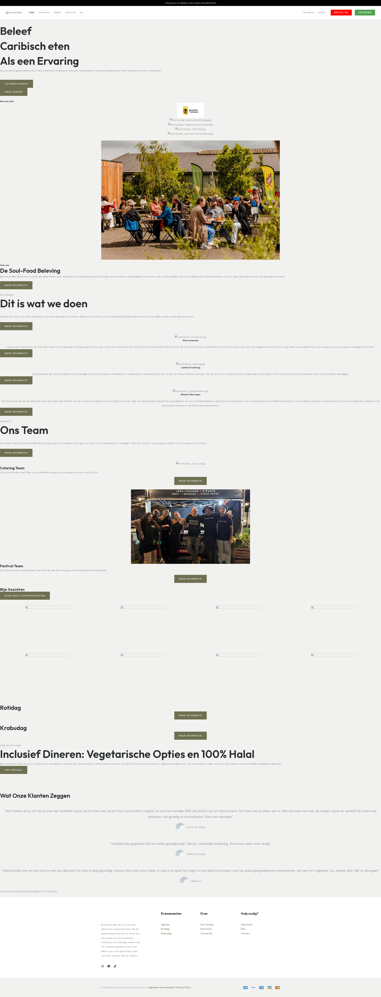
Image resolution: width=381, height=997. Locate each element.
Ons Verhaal (206, 924)
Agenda (165, 924)
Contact (245, 933)
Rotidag (165, 928)
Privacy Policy (184, 987)
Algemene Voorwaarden (161, 987)
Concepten (206, 933)
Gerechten (206, 928)
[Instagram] (102, 966)
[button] (341, 12)
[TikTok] (115, 966)
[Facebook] (108, 966)
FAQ (243, 928)
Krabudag (166, 933)
